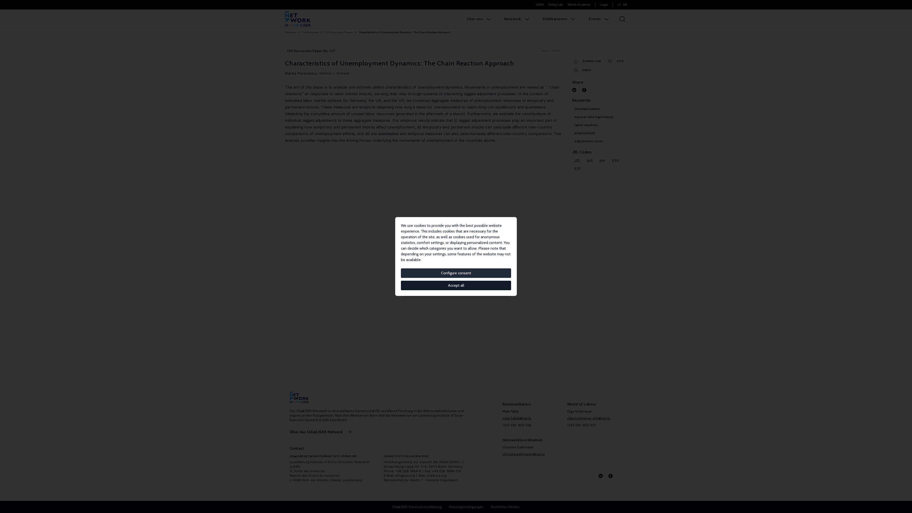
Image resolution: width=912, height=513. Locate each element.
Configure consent (456, 273)
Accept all (456, 285)
